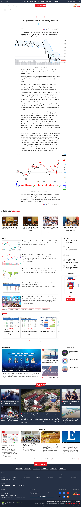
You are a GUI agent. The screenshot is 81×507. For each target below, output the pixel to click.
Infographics (50, 347)
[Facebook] (66, 1)
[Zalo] (71, 1)
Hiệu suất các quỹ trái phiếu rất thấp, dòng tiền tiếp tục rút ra (37, 268)
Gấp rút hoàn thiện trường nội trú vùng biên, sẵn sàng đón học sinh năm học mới (40, 415)
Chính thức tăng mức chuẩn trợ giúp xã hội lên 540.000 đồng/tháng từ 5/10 (71, 229)
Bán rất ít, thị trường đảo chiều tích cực (72, 241)
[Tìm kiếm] (5, 6)
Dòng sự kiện (40, 429)
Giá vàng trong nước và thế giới (50, 444)
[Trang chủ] (5, 10)
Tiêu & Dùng (33, 1)
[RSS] (68, 496)
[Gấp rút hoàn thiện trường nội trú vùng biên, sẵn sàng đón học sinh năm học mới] (40, 400)
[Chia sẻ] (59, 29)
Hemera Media (20, 502)
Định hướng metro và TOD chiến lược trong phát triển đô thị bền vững (9, 445)
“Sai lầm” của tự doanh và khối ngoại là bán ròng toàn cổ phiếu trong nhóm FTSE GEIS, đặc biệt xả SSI (39, 283)
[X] (68, 1)
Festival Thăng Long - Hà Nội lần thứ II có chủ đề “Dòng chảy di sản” (10, 419)
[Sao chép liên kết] (57, 29)
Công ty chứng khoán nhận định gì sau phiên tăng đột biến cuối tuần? (39, 240)
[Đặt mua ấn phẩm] (76, 5)
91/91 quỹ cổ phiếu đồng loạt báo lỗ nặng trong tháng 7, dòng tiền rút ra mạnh (47, 331)
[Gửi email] (55, 29)
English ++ (56, 1)
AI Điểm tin (70, 347)
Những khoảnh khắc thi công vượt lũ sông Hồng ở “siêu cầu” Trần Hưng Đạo (71, 420)
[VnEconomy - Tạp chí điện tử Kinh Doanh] (40, 464)
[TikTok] (76, 1)
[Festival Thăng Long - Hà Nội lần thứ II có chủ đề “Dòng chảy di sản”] (10, 411)
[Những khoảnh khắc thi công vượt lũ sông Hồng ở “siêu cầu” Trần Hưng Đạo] (71, 411)
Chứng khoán (25, 1)
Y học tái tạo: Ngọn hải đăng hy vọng (50, 378)
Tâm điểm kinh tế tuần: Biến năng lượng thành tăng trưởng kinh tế (50, 362)
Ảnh (2, 485)
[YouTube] (74, 1)
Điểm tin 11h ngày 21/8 (73, 360)
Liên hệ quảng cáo (42, 496)
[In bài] (22, 29)
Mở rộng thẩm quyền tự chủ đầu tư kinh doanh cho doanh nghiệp (10, 402)
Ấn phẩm (71, 273)
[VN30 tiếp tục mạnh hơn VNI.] (40, 38)
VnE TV (42, 1)
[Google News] (79, 1)
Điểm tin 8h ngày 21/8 (73, 368)
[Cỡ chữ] (24, 29)
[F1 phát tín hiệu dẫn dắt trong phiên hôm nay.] (40, 153)
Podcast (45, 347)
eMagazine (56, 347)
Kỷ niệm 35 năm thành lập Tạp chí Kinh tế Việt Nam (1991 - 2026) (30, 445)
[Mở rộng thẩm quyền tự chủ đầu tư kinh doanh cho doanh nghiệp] (10, 394)
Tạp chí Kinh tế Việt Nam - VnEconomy (72, 503)
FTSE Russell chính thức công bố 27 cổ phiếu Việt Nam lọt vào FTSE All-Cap (72, 261)
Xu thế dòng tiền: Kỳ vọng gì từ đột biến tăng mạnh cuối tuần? (37, 254)
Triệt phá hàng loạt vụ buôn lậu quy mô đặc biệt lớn (70, 402)
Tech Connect (49, 1)
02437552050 (34, 493)
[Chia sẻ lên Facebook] (50, 29)
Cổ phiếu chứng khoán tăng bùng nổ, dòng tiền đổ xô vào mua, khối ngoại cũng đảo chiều (72, 248)
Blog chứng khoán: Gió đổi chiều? (72, 255)
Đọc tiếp (4, 238)
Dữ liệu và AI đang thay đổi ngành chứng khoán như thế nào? (37, 296)
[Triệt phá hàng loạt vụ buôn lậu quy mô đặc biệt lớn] (71, 394)
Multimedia (6, 347)
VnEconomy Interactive (69, 444)
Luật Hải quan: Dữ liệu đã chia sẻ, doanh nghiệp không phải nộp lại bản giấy (30, 229)
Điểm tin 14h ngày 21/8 (73, 352)
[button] (40, 341)
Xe (38, 1)
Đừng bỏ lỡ (5, 315)
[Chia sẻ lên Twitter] (52, 29)
